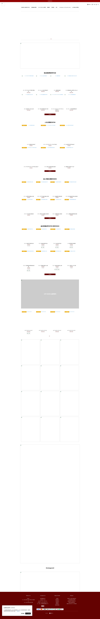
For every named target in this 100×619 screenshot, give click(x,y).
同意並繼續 (28, 613)
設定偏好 (22, 613)
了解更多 (18, 611)
